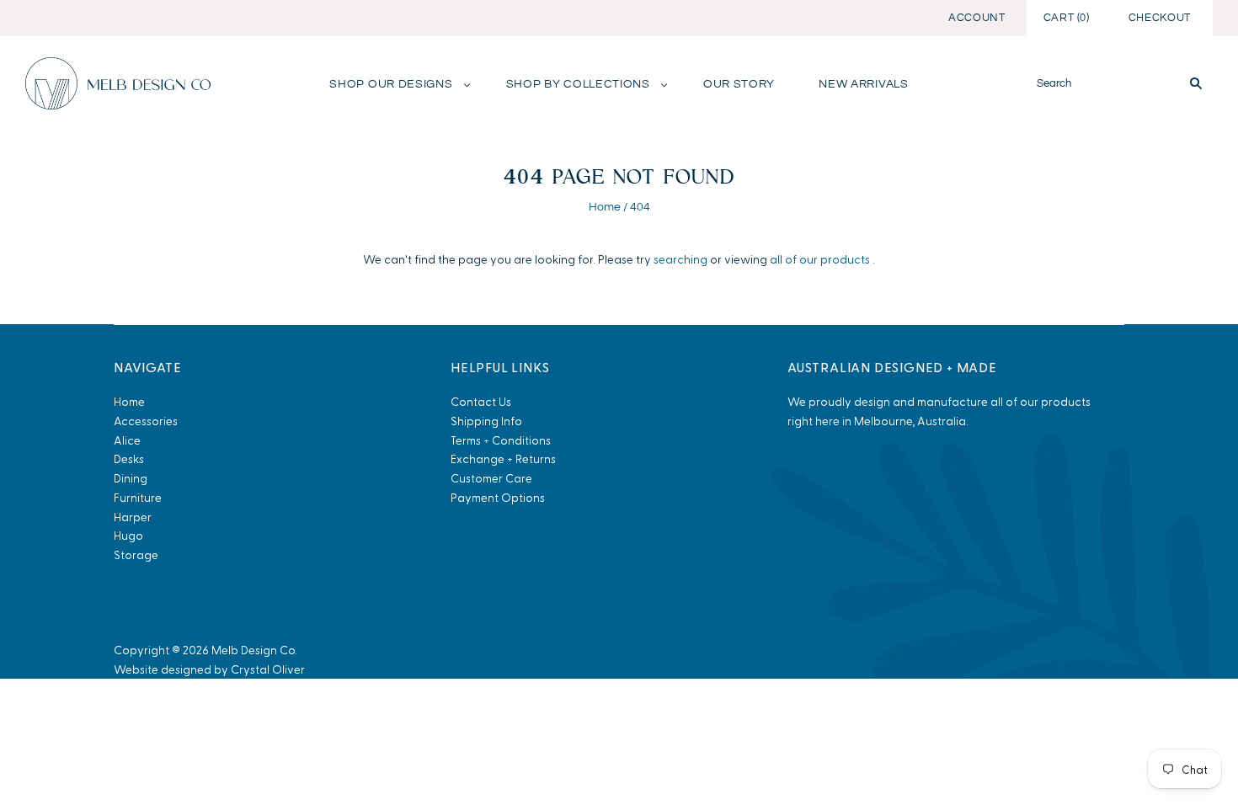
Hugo (128, 535)
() (1066, 18)
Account (977, 18)
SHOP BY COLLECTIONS (578, 84)
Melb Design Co (253, 649)
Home (605, 207)
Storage (136, 554)
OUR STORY (739, 84)
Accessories (146, 420)
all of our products (820, 259)
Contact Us (481, 401)
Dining (130, 478)
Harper (133, 516)
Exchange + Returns (503, 458)
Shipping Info (486, 420)
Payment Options (498, 497)
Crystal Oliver (268, 669)
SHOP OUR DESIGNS (390, 84)
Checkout (1160, 18)
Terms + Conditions (501, 440)
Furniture (138, 497)
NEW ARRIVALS (863, 84)
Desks (129, 458)
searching (680, 259)
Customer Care (491, 478)
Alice (127, 440)
